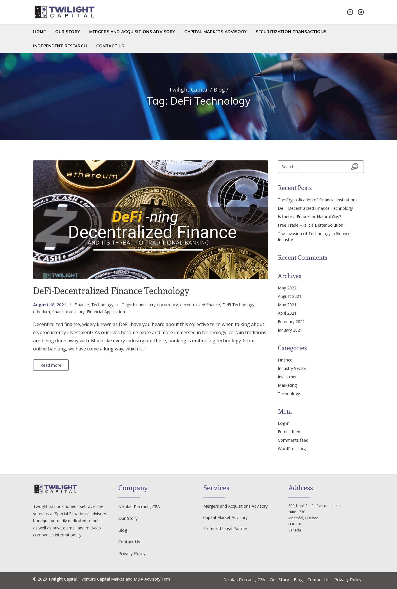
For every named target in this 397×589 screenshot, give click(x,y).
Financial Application (106, 311)
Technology (102, 304)
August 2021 (289, 296)
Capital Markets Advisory (215, 31)
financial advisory (68, 311)
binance (140, 304)
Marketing (287, 385)
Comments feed (293, 440)
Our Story (67, 31)
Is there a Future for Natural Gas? (309, 216)
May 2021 (287, 304)
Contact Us (110, 46)
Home (39, 31)
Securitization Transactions (291, 31)
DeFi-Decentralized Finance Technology (111, 291)
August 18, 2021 (49, 304)
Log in (283, 423)
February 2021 (291, 321)
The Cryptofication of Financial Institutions (317, 200)
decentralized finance (200, 304)
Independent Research (60, 46)
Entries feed (289, 431)
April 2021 (287, 313)
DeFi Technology (238, 304)
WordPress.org (292, 448)
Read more (50, 365)
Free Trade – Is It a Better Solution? (311, 225)
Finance (81, 304)
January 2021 (290, 330)
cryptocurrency (164, 304)
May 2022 (287, 288)
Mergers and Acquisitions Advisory (132, 31)
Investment (288, 376)
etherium (41, 311)
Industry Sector (292, 368)
